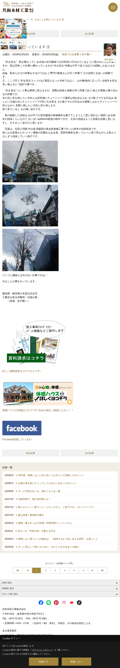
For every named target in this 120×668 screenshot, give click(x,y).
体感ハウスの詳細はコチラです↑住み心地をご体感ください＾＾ (38, 410)
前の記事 (30, 33)
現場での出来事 (70, 54)
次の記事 (89, 33)
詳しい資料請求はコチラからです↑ (21, 371)
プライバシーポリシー (42, 649)
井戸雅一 (87, 54)
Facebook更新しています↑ (17, 439)
